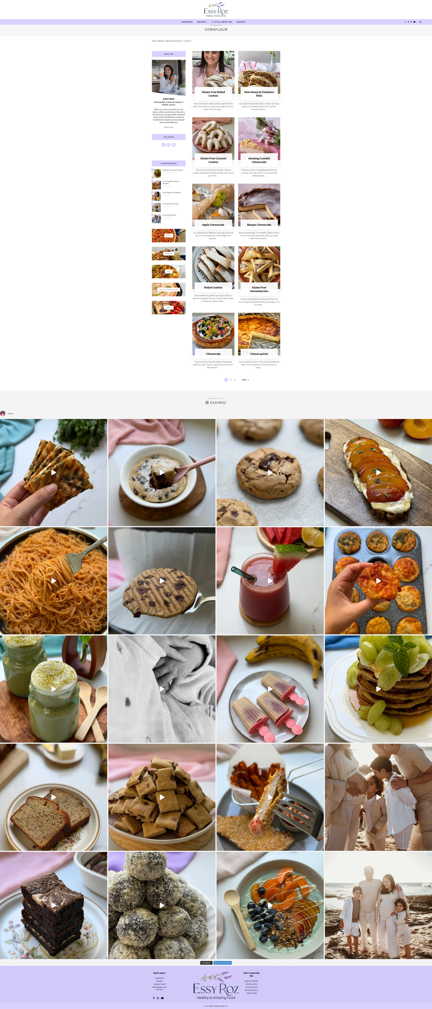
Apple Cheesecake (213, 224)
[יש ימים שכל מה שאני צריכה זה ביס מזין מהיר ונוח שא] (162, 472)
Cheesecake (213, 354)
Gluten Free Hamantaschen (259, 289)
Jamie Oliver (251, 993)
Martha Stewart (251, 981)
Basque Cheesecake (259, 224)
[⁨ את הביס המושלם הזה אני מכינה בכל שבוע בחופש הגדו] (270, 689)
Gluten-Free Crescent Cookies (213, 160)
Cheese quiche (259, 354)
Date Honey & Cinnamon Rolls (259, 93)
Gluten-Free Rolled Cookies (213, 93)
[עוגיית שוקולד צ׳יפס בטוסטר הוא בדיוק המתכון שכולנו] (162, 580)
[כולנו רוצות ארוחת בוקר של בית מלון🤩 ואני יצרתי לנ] (270, 905)
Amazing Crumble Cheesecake (259, 160)
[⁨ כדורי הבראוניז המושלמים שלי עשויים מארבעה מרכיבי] (162, 905)
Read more (168, 127)
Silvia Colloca (251, 987)
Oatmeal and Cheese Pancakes (173, 170)
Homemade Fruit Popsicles (172, 192)
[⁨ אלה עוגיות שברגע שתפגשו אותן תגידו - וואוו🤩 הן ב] (270, 472)
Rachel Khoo (251, 984)
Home (154, 41)
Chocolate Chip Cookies (171, 204)
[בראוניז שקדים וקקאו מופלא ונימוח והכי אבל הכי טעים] (53, 905)
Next (244, 380)
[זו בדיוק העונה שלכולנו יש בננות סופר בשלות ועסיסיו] (53, 797)
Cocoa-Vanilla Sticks (169, 215)
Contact (241, 22)
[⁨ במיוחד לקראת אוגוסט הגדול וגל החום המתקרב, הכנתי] (270, 580)
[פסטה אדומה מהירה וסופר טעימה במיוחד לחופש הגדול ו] (53, 580)
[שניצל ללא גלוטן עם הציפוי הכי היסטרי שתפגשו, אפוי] (270, 797)
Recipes (201, 22)
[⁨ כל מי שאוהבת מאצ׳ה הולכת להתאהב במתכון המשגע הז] (53, 689)
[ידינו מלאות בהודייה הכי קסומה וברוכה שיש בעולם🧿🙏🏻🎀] (162, 689)
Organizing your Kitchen (159, 988)
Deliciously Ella (251, 990)
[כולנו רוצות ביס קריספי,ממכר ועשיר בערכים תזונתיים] (53, 472)
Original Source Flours (173, 41)
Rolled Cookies (213, 287)
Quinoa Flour (159, 984)
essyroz (218, 402)
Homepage (187, 22)
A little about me (222, 22)
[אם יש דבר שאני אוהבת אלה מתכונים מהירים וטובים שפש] (162, 797)
